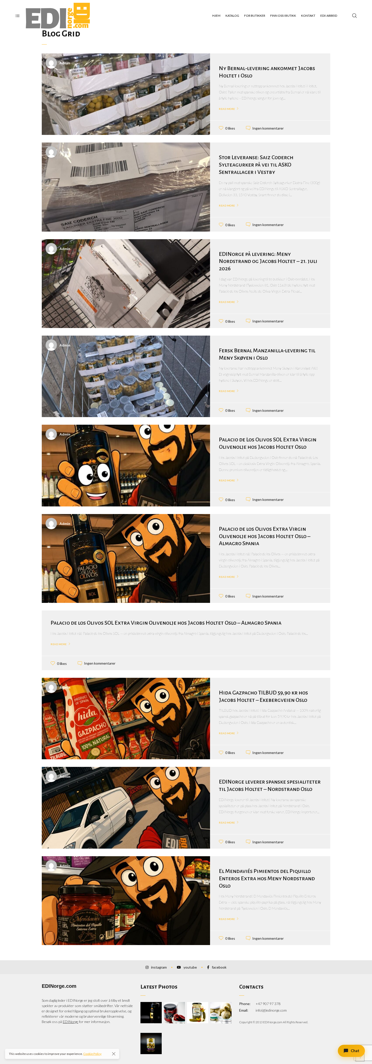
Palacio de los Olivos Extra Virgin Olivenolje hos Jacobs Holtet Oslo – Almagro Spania (264, 536)
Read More (227, 108)
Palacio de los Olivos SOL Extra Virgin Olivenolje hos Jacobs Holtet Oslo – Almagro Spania (166, 623)
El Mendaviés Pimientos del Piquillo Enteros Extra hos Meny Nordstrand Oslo (267, 878)
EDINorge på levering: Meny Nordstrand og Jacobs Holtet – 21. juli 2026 (268, 261)
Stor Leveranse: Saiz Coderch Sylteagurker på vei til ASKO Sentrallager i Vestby (256, 164)
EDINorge (70, 1021)
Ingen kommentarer (268, 128)
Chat (355, 1050)
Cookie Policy (92, 1054)
